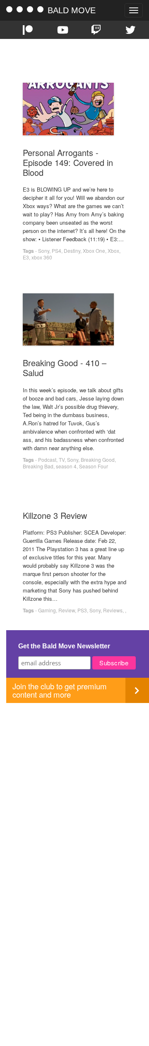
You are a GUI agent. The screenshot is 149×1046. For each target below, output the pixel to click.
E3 (26, 257)
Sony (43, 250)
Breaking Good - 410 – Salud (64, 368)
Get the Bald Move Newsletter (64, 646)
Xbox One (94, 250)
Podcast (47, 459)
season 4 (66, 466)
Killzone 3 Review (55, 515)
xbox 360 (41, 257)
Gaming (47, 610)
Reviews (113, 610)
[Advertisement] (74, 777)
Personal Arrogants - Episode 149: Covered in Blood (68, 162)
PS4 (56, 250)
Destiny (72, 250)
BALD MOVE (72, 10)
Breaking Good (98, 459)
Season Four (93, 466)
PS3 (82, 610)
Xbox (113, 250)
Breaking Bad (38, 466)
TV (62, 459)
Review (66, 610)
